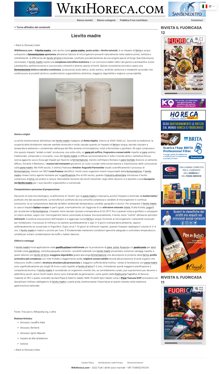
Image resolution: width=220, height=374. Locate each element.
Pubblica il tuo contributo (133, 20)
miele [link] (127, 207)
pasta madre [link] (78, 50)
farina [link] (138, 50)
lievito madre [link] (44, 50)
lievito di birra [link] (54, 58)
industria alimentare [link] (115, 175)
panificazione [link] (69, 175)
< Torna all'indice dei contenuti (32, 27)
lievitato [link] (131, 159)
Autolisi (24, 343)
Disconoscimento (135, 362)
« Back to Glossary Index (27, 45)
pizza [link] (116, 247)
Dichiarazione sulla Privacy (110, 362)
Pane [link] (124, 278)
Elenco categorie (106, 20)
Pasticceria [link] (120, 274)
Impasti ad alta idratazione (34, 338)
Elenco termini (85, 20)
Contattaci (197, 20)
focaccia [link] (124, 247)
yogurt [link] (149, 207)
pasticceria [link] (140, 247)
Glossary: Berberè (29, 327)
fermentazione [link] (36, 54)
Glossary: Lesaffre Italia (32, 322)
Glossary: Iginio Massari (32, 333)
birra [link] (31, 179)
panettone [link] (34, 251)
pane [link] (88, 152)
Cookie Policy (87, 362)
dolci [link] (153, 247)
